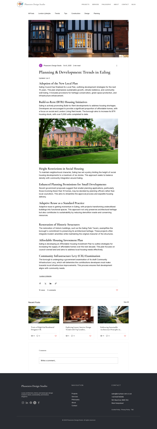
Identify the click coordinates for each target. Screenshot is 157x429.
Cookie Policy (116, 409)
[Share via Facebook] (40, 283)
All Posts (31, 13)
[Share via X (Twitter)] (45, 283)
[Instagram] (22, 402)
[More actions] (116, 65)
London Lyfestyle (44, 13)
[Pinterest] (30, 402)
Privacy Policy (125, 409)
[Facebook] (38, 402)
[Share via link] (56, 283)
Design (87, 13)
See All (126, 302)
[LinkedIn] (26, 402)
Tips (65, 13)
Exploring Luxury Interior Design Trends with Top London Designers (78, 328)
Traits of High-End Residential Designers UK (42, 328)
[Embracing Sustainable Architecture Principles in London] (113, 314)
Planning (97, 13)
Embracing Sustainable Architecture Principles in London (110, 328)
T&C (132, 409)
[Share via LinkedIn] (50, 283)
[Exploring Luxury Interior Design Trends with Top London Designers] (78, 314)
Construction (75, 13)
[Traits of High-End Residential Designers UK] (43, 314)
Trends (57, 13)
